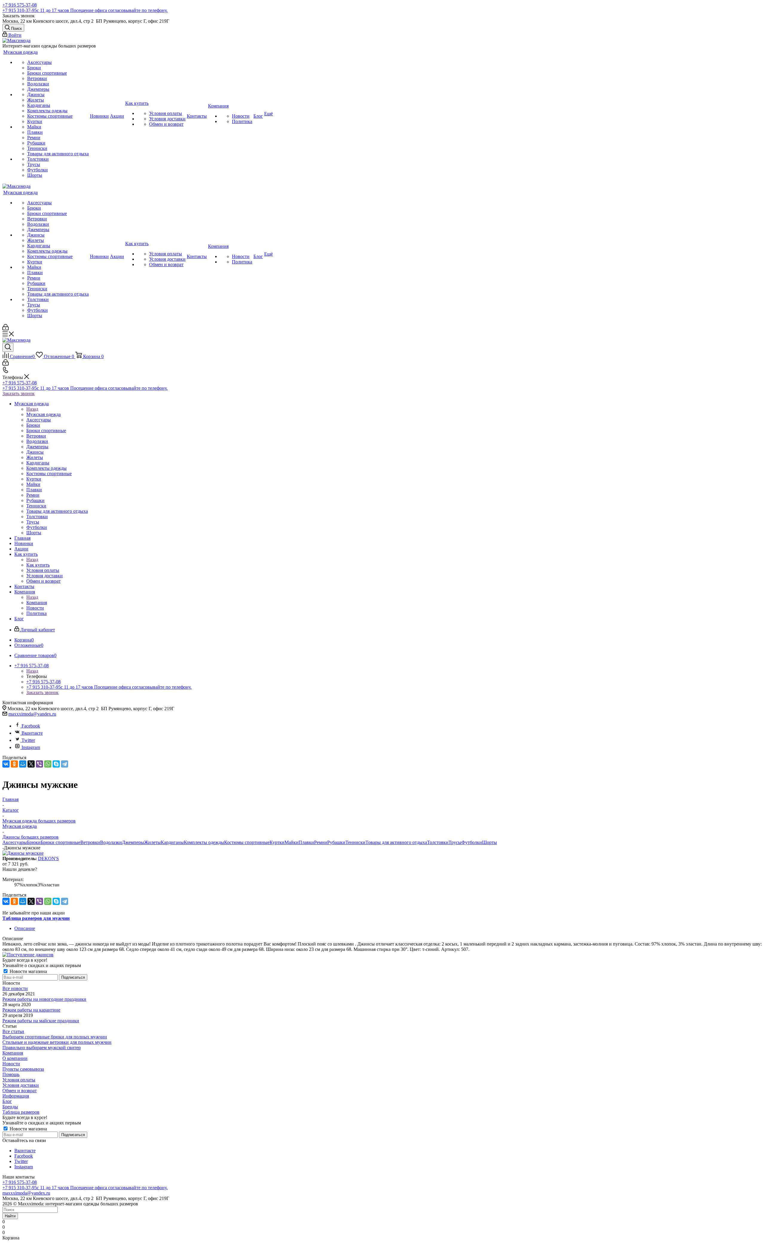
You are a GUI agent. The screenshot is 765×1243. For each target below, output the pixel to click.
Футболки (471, 842)
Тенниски (355, 842)
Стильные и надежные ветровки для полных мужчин (56, 1042)
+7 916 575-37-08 (19, 4)
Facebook (31, 725)
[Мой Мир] (22, 764)
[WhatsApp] (47, 764)
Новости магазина (27, 971)
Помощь (10, 1074)
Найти (10, 1216)
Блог (7, 1101)
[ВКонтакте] (6, 764)
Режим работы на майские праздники (40, 1020)
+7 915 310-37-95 (85, 10)
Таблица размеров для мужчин (36, 918)
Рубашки (336, 842)
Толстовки (438, 842)
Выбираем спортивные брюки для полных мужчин (54, 1036)
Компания (36, 602)
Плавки (306, 842)
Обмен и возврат (19, 1090)
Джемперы (133, 842)
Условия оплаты (18, 1079)
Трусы (455, 842)
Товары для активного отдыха (396, 842)
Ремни (320, 842)
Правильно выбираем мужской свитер (41, 1047)
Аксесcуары (14, 842)
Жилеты (152, 842)
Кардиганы (172, 842)
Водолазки (111, 842)
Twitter (28, 740)
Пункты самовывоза (23, 1069)
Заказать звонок (18, 393)
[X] (31, 764)
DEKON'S (48, 858)
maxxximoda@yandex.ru (32, 713)
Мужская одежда (43, 414)
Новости (11, 1063)
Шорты (489, 842)
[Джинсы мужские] (23, 853)
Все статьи (13, 1031)
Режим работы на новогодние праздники (44, 999)
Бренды (10, 1106)
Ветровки (90, 842)
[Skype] (56, 764)
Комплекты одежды (204, 842)
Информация (15, 1095)
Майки (291, 842)
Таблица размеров (20, 1112)
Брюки (34, 842)
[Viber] (39, 764)
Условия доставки (20, 1085)
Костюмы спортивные (247, 842)
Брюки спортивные (60, 842)
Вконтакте (32, 733)
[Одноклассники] (14, 764)
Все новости (15, 988)
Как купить (38, 564)
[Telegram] (64, 764)
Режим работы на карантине (31, 1009)
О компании (14, 1058)
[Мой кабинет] (5, 328)
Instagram (31, 747)
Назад (32, 409)
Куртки (277, 842)
